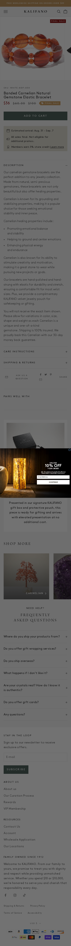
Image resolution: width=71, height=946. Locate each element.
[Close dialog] (69, 450)
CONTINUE (53, 482)
